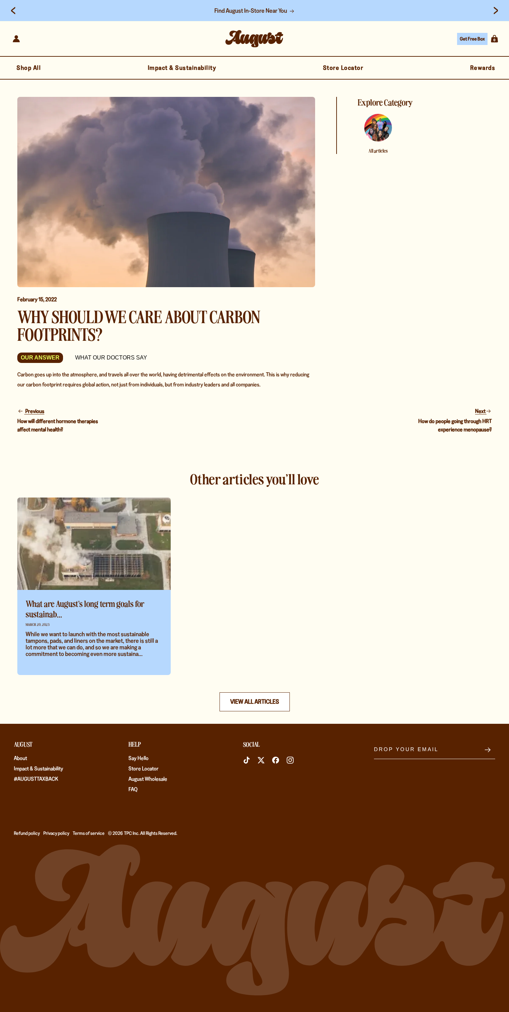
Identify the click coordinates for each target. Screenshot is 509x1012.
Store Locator (143, 769)
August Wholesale (147, 779)
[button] (494, 38)
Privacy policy (56, 833)
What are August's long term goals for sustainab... (85, 608)
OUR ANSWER (40, 358)
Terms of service (89, 833)
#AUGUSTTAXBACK (36, 779)
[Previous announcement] (13, 10)
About (20, 758)
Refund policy (27, 833)
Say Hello (138, 758)
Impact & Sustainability (38, 769)
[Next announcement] (496, 10)
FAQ (132, 789)
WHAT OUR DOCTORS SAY (111, 358)
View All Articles (254, 701)
